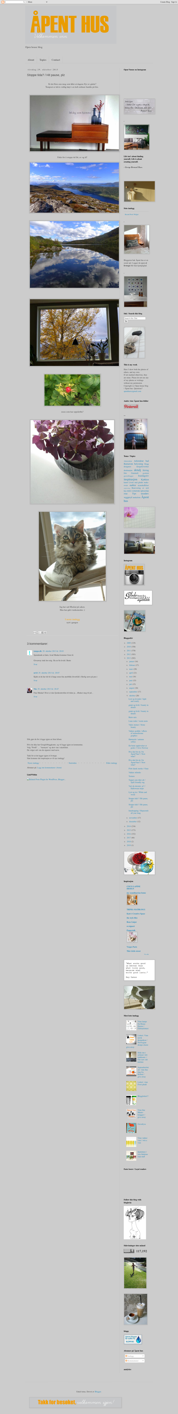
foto (125, 473)
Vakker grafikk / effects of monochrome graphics (138, 733)
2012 (129, 654)
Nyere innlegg (33, 763)
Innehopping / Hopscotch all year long (138, 811)
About (31, 60)
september (133, 691)
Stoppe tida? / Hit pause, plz (138, 799)
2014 (129, 826)
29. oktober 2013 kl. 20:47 (48, 689)
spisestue (144, 490)
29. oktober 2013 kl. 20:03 (53, 651)
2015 (129, 830)
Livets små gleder (136, 482)
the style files (132, 917)
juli (130, 684)
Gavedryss (142, 1124)
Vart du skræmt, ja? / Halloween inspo (137, 787)
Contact (56, 60)
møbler (133, 485)
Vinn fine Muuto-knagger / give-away (142, 1113)
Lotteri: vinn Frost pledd (143, 1083)
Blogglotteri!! (143, 1096)
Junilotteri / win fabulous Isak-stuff (143, 1154)
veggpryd (128, 497)
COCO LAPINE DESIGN (133, 887)
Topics (42, 60)
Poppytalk (131, 930)
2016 (129, 834)
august (132, 688)
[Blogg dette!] (37, 632)
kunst (126, 482)
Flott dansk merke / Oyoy (139, 768)
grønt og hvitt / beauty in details (138, 706)
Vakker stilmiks (135, 772)
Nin (35, 688)
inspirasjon (130, 479)
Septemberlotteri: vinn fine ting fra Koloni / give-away (143, 1072)
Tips (134, 493)
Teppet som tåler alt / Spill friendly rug (137, 781)
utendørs (145, 493)
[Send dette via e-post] (34, 632)
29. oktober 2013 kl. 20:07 (49, 672)
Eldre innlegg (111, 763)
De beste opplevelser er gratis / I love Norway (138, 746)
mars (131, 669)
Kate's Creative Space (136, 913)
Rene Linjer (132, 921)
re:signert (131, 926)
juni (131, 680)
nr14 (36, 672)
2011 (129, 650)
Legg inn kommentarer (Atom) (49, 767)
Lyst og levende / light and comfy (137, 700)
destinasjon (128, 470)
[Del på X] (40, 632)
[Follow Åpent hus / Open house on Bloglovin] (135, 1238)
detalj (137, 470)
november (133, 817)
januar (132, 661)
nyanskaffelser (143, 485)
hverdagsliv (143, 475)
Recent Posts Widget (131, 214)
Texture (132, 776)
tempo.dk (38, 651)
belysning (138, 463)
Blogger (98, 1391)
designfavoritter (142, 466)
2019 (129, 845)
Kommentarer (133, 1360)
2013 (129, 658)
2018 (129, 841)
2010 (129, 646)
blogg (146, 464)
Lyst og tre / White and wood (138, 793)
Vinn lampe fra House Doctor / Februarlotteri (143, 1025)
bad (147, 460)
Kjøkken (145, 479)
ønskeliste (137, 497)
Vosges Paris (132, 946)
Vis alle (146, 954)
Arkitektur (139, 460)
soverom (136, 490)
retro (129, 490)
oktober (132, 695)
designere (127, 466)
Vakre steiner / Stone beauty (137, 725)
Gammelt (134, 473)
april (131, 672)
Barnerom (128, 463)
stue (126, 493)
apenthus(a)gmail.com (132, 391)
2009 (129, 643)
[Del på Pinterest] (45, 632)
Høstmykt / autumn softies (136, 740)
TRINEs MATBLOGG (136, 909)
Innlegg (130, 1356)
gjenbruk (146, 473)
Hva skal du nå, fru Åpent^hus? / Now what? (137, 754)
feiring (146, 470)
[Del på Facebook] (42, 632)
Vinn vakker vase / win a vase (142, 1140)
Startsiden (72, 763)
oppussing (127, 488)
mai (131, 676)
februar (132, 665)
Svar (35, 664)
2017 (129, 837)
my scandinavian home (136, 892)
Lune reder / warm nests (138, 721)
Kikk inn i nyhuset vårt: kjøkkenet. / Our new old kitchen (143, 1057)
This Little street (134, 951)
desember (133, 821)
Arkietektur (128, 461)
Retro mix (133, 717)
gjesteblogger (128, 476)
